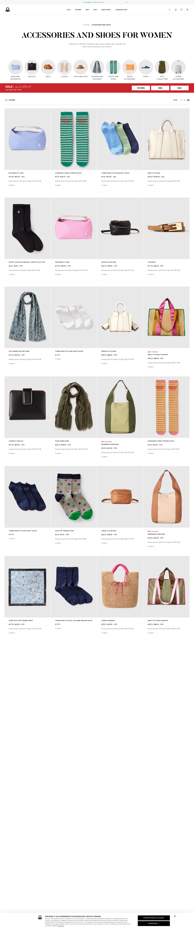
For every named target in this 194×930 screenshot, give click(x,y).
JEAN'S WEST (106, 9)
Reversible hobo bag (110, 444)
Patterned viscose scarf (19, 351)
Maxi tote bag (154, 173)
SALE (69, 9)
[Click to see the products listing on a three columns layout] (188, 100)
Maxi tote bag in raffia (158, 354)
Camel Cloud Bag (108, 531)
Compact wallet (16, 441)
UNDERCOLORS (121, 9)
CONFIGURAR (153, 923)
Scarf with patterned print (21, 620)
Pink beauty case (62, 262)
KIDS (95, 9)
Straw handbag (108, 620)
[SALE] (97, 88)
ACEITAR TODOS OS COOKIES (153, 918)
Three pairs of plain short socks (115, 173)
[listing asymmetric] (181, 100)
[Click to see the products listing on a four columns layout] (184, 100)
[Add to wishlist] (8, 111)
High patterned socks (64, 531)
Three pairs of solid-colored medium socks (74, 620)
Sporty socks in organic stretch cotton (27, 262)
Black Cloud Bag (108, 262)
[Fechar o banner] (175, 916)
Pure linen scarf (62, 441)
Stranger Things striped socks (68, 173)
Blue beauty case (16, 173)
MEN (87, 9)
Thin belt (152, 262)
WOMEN (78, 9)
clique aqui (61, 926)
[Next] (126, 2)
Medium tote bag (108, 351)
